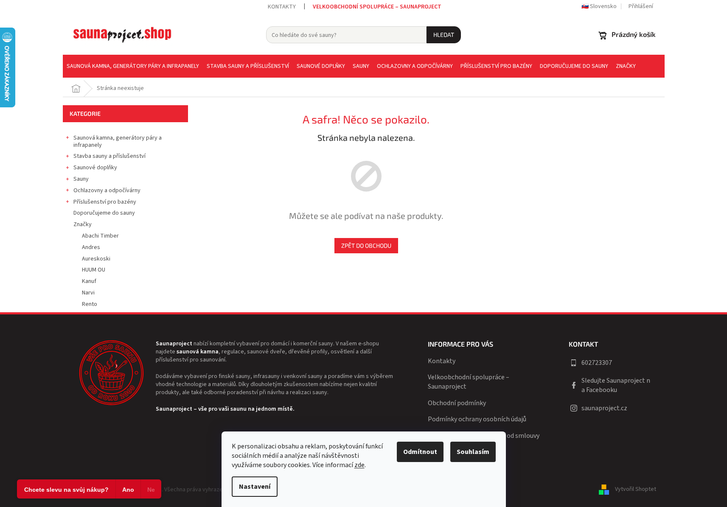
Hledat (443, 34)
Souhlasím (473, 452)
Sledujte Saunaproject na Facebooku (615, 385)
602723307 (596, 362)
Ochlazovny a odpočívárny (106, 190)
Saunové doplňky (95, 167)
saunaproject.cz (604, 408)
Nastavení (254, 486)
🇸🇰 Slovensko (599, 6)
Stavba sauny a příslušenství (109, 156)
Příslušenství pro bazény (104, 202)
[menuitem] (133, 66)
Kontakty (282, 7)
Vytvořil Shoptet (635, 489)
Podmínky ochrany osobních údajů (477, 419)
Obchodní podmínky (457, 403)
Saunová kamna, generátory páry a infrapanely (117, 141)
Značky (82, 224)
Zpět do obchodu (366, 245)
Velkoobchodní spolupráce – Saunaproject (377, 7)
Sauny (81, 179)
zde (359, 465)
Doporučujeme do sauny (104, 213)
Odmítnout (420, 452)
